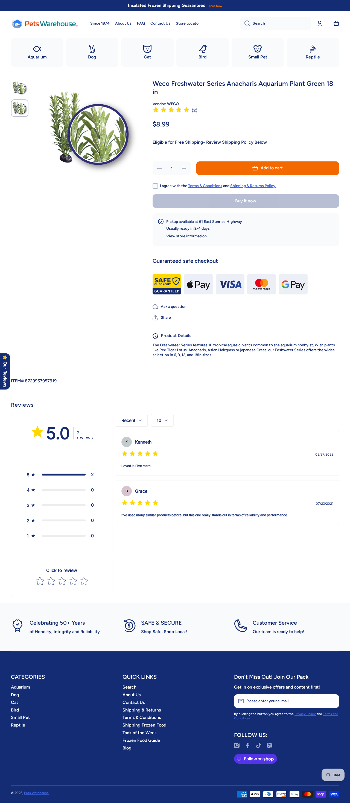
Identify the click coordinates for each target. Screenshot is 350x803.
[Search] (245, 23)
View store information (186, 236)
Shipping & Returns (141, 710)
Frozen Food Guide (141, 740)
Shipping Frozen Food (144, 725)
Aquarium (20, 687)
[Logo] (45, 23)
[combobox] (275, 23)
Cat (14, 702)
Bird (15, 710)
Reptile (18, 725)
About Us (131, 694)
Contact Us (133, 702)
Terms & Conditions (205, 186)
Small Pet (20, 717)
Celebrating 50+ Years (57, 622)
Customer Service (275, 622)
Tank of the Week (139, 732)
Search (129, 687)
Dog (15, 694)
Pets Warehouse (36, 793)
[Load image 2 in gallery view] (19, 108)
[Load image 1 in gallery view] (19, 88)
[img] (171, 110)
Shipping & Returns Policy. (253, 186)
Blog (127, 748)
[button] (336, 23)
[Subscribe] (332, 701)
